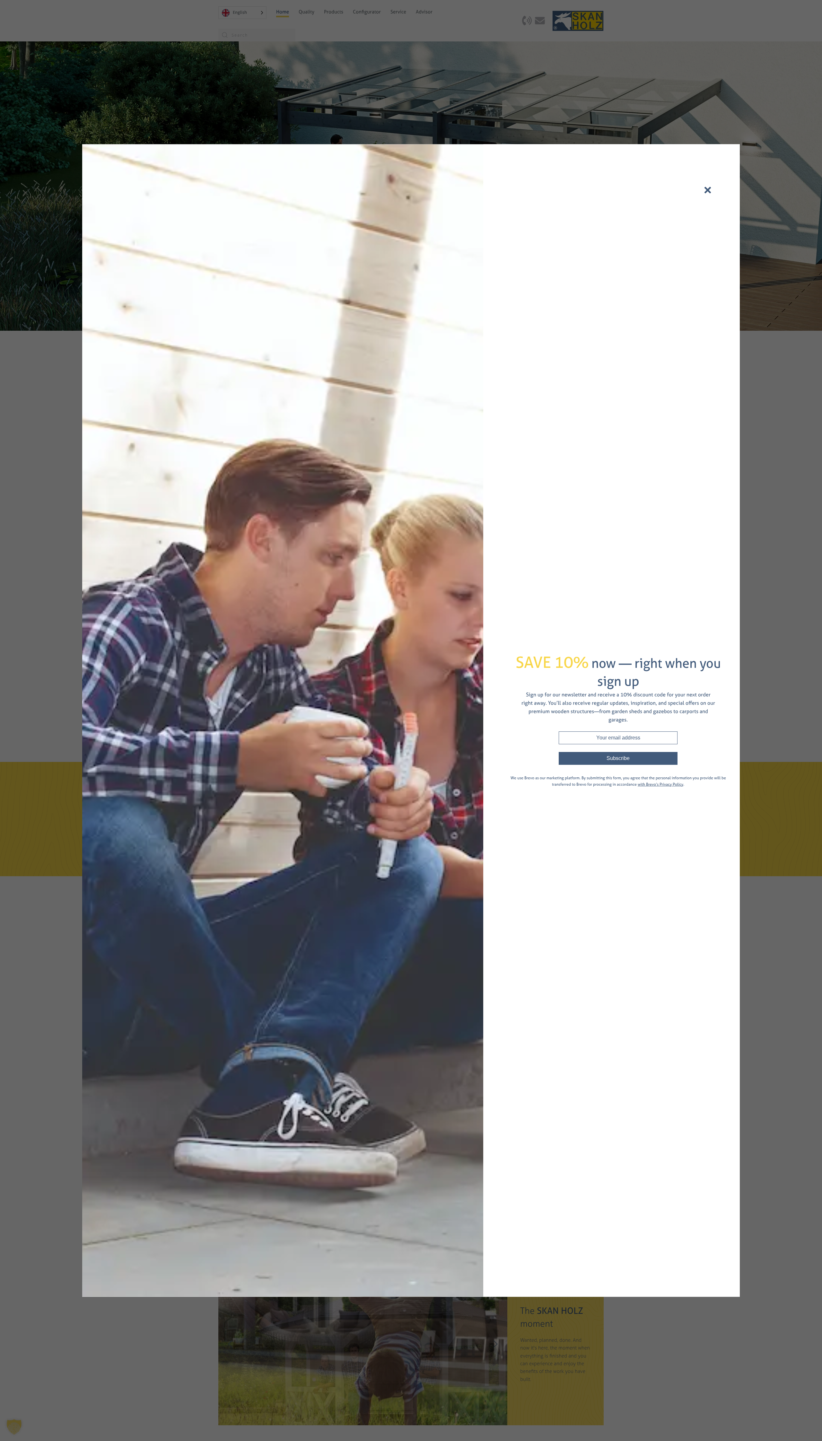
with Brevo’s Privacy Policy (660, 784)
